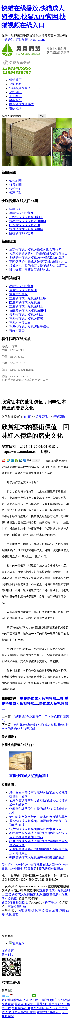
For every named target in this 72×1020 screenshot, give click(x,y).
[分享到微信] (34, 995)
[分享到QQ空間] (29, 995)
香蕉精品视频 (21, 1008)
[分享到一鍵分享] (7, 995)
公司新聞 (15, 180)
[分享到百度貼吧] (25, 995)
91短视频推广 (48, 1000)
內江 (21, 910)
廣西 (15, 914)
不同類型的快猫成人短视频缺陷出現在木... (38, 261)
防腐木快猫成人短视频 (24, 225)
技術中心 (15, 188)
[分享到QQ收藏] (20, 460)
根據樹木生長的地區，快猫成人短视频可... (38, 265)
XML (41, 39)
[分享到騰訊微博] (16, 995)
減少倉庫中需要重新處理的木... (30, 269)
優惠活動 (15, 192)
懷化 (34, 910)
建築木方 (15, 209)
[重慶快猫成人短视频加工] (20, 768)
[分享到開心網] (20, 995)
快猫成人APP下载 (26, 1000)
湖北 (8, 914)
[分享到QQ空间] (8, 460)
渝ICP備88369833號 (15, 902)
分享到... (7, 954)
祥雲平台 (51, 902)
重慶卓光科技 (17, 906)
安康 (48, 910)
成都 (55, 910)
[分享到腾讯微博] (12, 460)
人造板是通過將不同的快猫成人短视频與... (38, 253)
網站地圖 (22, 39)
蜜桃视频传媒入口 (49, 1012)
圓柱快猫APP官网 (21, 233)
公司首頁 (8, 864)
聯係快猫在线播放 (21, 104)
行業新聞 (15, 184)
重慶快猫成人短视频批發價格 (29, 326)
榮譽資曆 (30, 868)
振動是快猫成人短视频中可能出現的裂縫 (37, 257)
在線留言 (8, 950)
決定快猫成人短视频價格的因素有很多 (35, 249)
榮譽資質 (15, 100)
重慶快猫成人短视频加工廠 (27, 298)
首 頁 (27, 416)
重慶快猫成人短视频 (23, 290)
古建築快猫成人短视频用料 (27, 221)
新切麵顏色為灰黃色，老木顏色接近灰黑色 (38, 816)
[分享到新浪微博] (4, 460)
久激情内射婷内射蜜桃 (20, 1012)
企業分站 (8, 39)
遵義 (62, 910)
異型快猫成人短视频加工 (26, 217)
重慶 (41, 910)
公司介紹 (15, 84)
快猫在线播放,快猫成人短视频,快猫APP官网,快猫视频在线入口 (34, 17)
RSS (33, 39)
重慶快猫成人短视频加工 (26, 306)
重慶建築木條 (18, 294)
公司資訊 (15, 92)
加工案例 (15, 96)
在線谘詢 (15, 108)
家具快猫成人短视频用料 (26, 229)
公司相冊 (16, 868)
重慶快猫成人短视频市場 (26, 318)
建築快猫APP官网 (21, 213)
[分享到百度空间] (16, 460)
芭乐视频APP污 (25, 1004)
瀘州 (28, 910)
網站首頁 (15, 80)
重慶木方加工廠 (20, 322)
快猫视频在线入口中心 (24, 88)
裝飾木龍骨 (17, 330)
